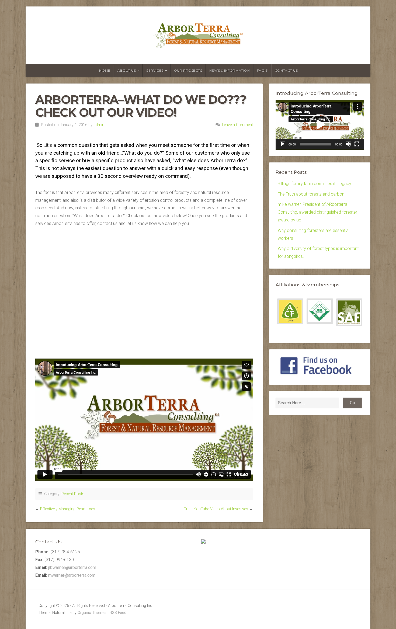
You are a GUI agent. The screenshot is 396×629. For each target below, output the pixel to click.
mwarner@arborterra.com (71, 575)
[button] (320, 124)
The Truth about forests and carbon (311, 194)
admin (98, 125)
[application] (320, 125)
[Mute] (348, 144)
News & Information (229, 70)
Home (104, 70)
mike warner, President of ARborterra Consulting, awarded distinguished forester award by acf (317, 212)
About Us (126, 70)
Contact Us (286, 70)
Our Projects (188, 70)
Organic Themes (92, 612)
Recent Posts (72, 494)
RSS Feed (118, 612)
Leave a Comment (237, 125)
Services (155, 70)
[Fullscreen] (357, 144)
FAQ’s (262, 70)
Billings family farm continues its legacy (314, 183)
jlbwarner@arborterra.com (72, 567)
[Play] (282, 144)
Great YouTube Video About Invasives (215, 509)
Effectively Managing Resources (67, 509)
